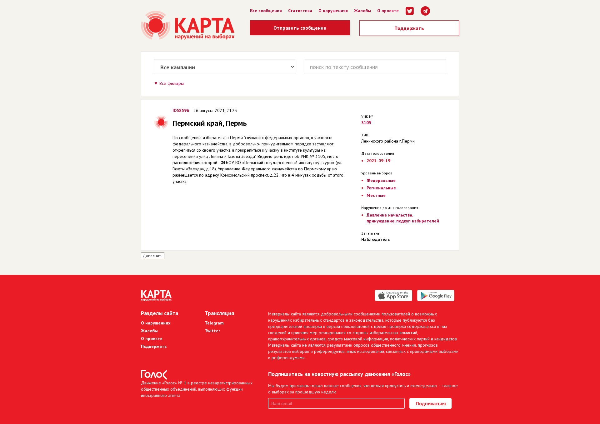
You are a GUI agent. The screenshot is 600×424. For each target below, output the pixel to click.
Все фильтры (171, 83)
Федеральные (381, 180)
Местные (376, 195)
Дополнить (152, 255)
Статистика (300, 10)
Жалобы (362, 10)
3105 (366, 122)
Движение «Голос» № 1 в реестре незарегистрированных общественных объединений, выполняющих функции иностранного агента (196, 389)
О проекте (388, 10)
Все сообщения (266, 10)
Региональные (381, 188)
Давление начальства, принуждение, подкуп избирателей (403, 218)
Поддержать (409, 28)
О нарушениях (333, 10)
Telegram (214, 323)
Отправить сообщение (299, 28)
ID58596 (180, 110)
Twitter (212, 331)
